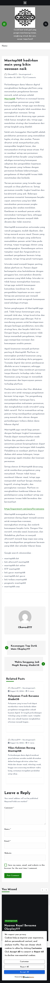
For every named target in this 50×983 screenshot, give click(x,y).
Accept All (24, 972)
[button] (42, 890)
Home (4, 46)
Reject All (24, 967)
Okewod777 (12, 74)
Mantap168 (9, 99)
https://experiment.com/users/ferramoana (24, 509)
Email (7, 841)
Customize (24, 962)
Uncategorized (25, 74)
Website (7, 853)
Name (7, 829)
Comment (9, 808)
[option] (25, 918)
